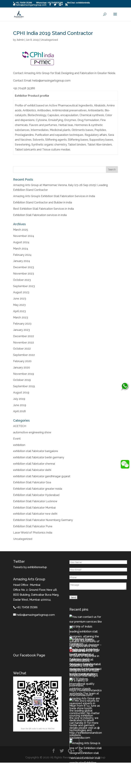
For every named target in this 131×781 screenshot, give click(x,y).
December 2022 (23, 336)
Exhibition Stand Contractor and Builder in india (42, 202)
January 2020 (21, 367)
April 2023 (19, 311)
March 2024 (20, 248)
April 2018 (19, 411)
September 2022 (24, 355)
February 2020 (22, 361)
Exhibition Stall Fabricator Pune (32, 526)
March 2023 (20, 317)
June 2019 (19, 405)
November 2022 (23, 342)
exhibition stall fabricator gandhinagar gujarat (41, 476)
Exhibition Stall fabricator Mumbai (34, 507)
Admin (20, 39)
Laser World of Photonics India (32, 532)
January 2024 (21, 261)
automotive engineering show (32, 432)
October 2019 (22, 380)
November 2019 (23, 373)
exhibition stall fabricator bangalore (35, 451)
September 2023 (24, 286)
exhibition (19, 445)
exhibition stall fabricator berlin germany (38, 457)
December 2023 (23, 267)
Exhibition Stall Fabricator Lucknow (35, 501)
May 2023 (19, 305)
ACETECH (19, 426)
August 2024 (21, 242)
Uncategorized (49, 39)
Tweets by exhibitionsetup (30, 567)
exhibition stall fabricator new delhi (35, 513)
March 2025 (20, 229)
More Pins (79, 651)
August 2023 (21, 292)
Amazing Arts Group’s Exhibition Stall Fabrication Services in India (54, 196)
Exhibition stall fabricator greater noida (37, 488)
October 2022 (22, 348)
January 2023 (21, 330)
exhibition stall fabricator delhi (32, 470)
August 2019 (21, 392)
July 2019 (19, 398)
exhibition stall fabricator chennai (34, 463)
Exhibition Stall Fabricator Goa (32, 482)
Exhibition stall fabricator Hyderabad (36, 495)
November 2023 (23, 273)
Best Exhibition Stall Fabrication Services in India (43, 208)
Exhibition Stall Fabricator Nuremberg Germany (43, 520)
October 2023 (22, 279)
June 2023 (19, 298)
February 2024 (22, 254)
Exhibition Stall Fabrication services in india (40, 215)
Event (17, 438)
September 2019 (24, 386)
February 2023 (22, 323)
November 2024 (23, 236)
